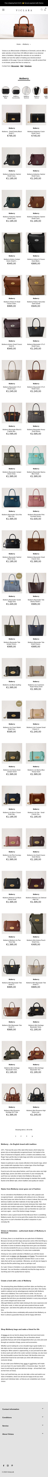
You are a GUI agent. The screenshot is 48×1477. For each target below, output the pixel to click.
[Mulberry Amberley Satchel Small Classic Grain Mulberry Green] (12, 200)
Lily (18, 1256)
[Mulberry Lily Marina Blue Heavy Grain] (36, 753)
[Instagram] (8, 1466)
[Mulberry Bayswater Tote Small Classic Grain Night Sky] (36, 625)
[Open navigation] (6, 9)
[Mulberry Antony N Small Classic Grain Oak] (12, 285)
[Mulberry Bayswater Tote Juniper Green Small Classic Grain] (12, 625)
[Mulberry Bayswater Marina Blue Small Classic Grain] (36, 455)
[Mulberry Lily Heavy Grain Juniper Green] (12, 753)
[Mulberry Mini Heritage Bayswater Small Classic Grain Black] (36, 1008)
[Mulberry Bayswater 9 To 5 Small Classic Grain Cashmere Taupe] (12, 370)
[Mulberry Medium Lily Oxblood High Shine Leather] (36, 881)
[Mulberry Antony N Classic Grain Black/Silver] (36, 242)
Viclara (5, 1335)
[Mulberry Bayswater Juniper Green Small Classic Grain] (12, 455)
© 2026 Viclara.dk (8, 1472)
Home (19, 44)
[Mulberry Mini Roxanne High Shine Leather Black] (36, 1094)
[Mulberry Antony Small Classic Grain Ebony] (12, 327)
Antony (14, 1256)
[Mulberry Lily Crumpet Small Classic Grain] (36, 711)
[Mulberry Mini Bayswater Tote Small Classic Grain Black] (12, 966)
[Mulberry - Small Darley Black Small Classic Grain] (12, 115)
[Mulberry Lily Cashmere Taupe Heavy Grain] (36, 668)
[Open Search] (41, 10)
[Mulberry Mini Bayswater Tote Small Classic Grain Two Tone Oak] (12, 1008)
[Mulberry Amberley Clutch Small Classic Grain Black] (36, 115)
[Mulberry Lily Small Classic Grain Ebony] (36, 838)
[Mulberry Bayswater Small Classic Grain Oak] (36, 540)
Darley (32, 1256)
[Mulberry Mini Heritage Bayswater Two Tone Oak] (36, 1051)
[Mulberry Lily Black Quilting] (12, 668)
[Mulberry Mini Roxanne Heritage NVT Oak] (12, 1094)
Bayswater (23, 1256)
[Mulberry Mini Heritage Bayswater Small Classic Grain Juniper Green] (12, 1051)
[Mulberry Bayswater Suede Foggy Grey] (12, 583)
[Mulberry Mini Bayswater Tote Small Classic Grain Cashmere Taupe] (36, 966)
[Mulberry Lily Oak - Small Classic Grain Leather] (36, 796)
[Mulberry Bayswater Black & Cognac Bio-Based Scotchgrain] (12, 413)
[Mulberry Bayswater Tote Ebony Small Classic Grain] (36, 583)
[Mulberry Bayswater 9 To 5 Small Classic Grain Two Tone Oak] (36, 370)
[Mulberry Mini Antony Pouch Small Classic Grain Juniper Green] (36, 923)
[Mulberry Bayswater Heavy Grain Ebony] (36, 413)
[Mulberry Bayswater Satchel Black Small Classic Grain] (12, 540)
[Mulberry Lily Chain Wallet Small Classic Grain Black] (12, 711)
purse (26, 1364)
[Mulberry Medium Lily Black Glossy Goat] (12, 881)
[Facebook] (3, 1466)
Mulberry (26, 44)
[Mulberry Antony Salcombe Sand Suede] (36, 285)
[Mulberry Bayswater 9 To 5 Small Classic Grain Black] (36, 327)
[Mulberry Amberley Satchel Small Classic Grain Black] (12, 157)
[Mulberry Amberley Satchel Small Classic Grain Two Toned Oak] (36, 200)
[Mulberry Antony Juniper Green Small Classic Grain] (12, 242)
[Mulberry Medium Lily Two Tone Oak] (12, 923)
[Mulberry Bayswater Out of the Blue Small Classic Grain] (12, 498)
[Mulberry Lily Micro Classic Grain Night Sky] (12, 796)
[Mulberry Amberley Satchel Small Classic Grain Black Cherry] (36, 157)
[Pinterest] (12, 1466)
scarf (31, 1364)
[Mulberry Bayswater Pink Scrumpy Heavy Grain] (36, 498)
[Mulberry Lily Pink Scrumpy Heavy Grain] (12, 838)
